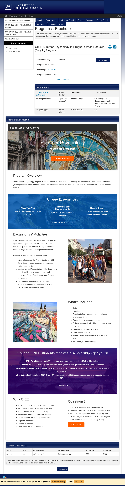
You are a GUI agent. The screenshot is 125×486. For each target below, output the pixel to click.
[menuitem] (18, 55)
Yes (76, 482)
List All (39, 20)
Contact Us (76, 425)
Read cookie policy (58, 482)
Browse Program (62, 159)
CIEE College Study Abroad (24, 128)
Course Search (102, 20)
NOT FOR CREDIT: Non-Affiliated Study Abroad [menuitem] (18, 33)
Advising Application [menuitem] (13, 39)
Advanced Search (67, 20)
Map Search (41, 24)
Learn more (62, 385)
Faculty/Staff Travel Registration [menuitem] (17, 20)
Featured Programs (85, 20)
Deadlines (29, 16)
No (82, 482)
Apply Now (103, 60)
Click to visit (51, 69)
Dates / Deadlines (62, 79)
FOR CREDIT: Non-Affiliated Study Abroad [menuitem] (18, 26)
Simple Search (51, 20)
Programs (13, 16)
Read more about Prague (62, 223)
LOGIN (119, 16)
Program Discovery (57, 24)
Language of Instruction (42, 93)
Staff (21, 16)
